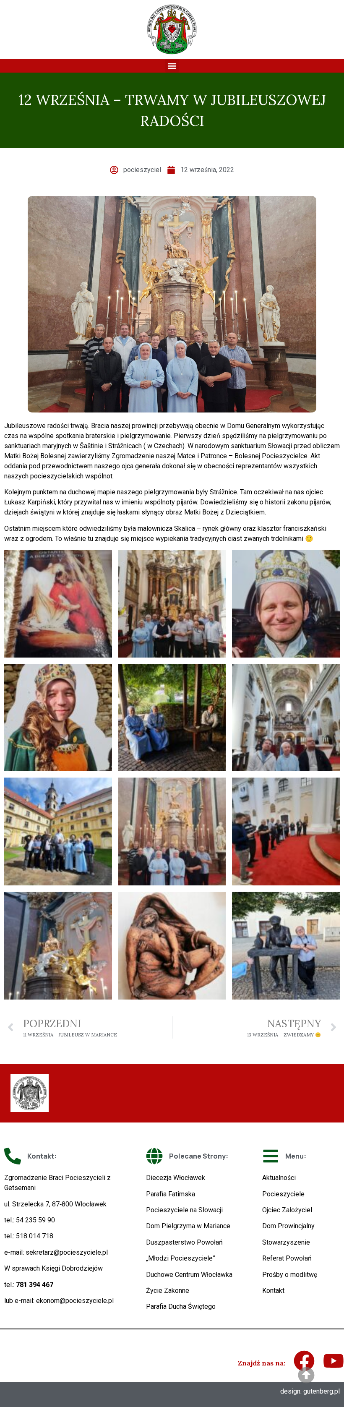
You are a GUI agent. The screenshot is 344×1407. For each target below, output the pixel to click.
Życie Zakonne (167, 1291)
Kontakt (273, 1291)
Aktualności (279, 1178)
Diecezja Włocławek (175, 1178)
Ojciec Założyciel (287, 1210)
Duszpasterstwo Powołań (184, 1242)
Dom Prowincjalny (288, 1226)
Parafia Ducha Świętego (181, 1306)
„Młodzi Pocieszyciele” (180, 1258)
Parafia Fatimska (170, 1194)
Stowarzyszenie (286, 1242)
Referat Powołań (287, 1258)
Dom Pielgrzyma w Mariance (188, 1226)
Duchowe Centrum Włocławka (189, 1275)
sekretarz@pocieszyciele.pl (67, 1252)
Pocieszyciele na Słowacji (184, 1210)
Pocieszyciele (283, 1194)
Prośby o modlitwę (289, 1275)
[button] (172, 66)
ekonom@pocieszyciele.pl (75, 1301)
